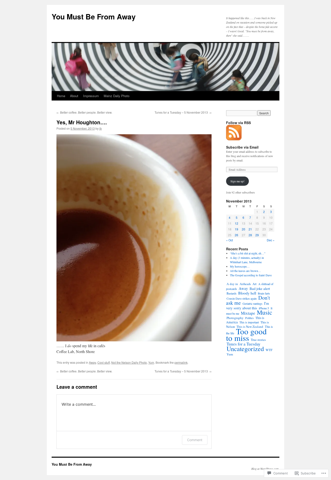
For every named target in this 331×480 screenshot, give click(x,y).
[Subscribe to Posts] (234, 138)
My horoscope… (240, 266)
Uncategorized (245, 348)
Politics (249, 318)
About (74, 95)
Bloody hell (247, 292)
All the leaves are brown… (245, 271)
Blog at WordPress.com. (265, 469)
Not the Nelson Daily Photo (129, 362)
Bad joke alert (260, 288)
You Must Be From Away (94, 16)
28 (250, 235)
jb (100, 128)
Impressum (91, 95)
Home (61, 95)
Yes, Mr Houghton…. (81, 122)
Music (264, 312)
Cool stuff (103, 362)
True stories (258, 339)
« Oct (229, 240)
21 (250, 229)
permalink (181, 362)
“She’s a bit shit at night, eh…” (247, 253)
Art (254, 284)
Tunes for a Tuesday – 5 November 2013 (183, 112)
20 (243, 229)
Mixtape (248, 313)
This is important (249, 322)
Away (92, 362)
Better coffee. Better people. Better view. (84, 112)
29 (257, 235)
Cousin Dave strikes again (242, 298)
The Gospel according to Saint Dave (251, 275)
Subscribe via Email (242, 147)
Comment (194, 440)
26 (236, 235)
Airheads (245, 284)
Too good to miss (246, 334)
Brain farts (264, 293)
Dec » (271, 240)
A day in (232, 284)
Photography (235, 318)
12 (236, 223)
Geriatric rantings (252, 303)
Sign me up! (237, 181)
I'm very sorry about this (247, 305)
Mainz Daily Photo (116, 95)
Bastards (231, 293)
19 (236, 229)
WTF (269, 350)
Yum (151, 362)
